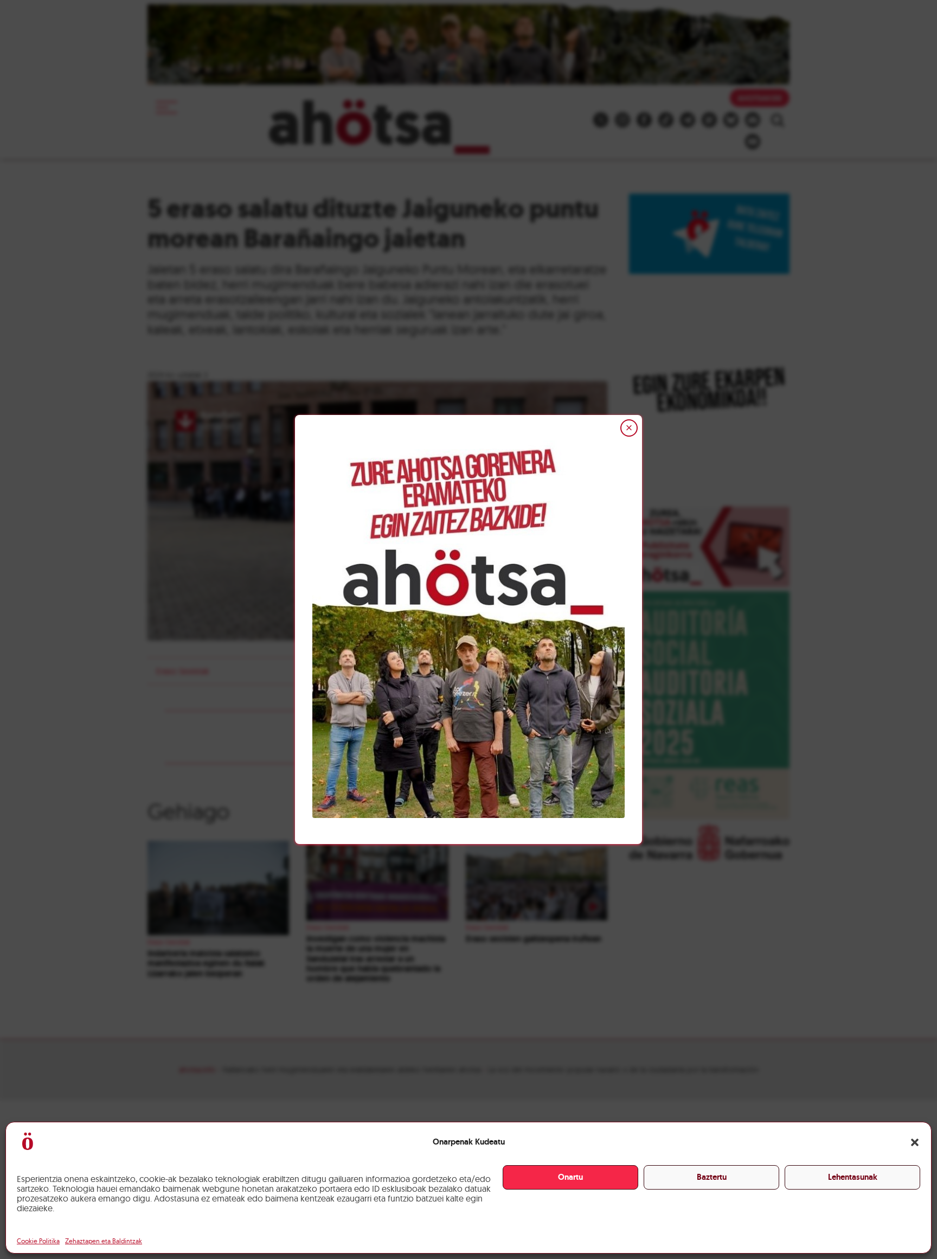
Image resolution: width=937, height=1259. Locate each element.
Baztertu (712, 1177)
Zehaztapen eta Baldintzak (103, 1241)
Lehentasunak (852, 1177)
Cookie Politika (38, 1241)
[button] (914, 1142)
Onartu (570, 1177)
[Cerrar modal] (629, 428)
